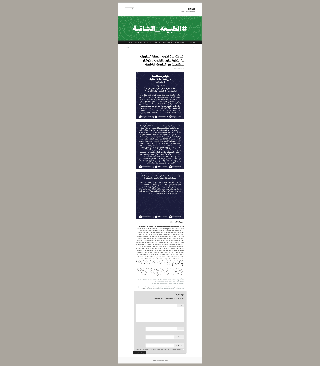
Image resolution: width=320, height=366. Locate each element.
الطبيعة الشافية (170, 288)
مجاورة (191, 8)
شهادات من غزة (138, 42)
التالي (127, 47)
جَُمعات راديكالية (148, 42)
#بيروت (155, 281)
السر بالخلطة (192, 42)
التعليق (180, 305)
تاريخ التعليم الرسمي (167, 42)
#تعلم (174, 281)
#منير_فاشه (171, 279)
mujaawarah (140, 287)
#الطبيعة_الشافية (152, 279)
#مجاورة (165, 279)
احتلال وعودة (178, 288)
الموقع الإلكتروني (179, 345)
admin (154, 287)
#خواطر (159, 279)
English (130, 42)
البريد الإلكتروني (179, 337)
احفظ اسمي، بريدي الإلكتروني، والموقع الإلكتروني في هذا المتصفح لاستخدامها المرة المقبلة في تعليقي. (159, 349)
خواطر (165, 288)
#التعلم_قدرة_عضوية (167, 281)
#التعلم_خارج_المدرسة (158, 283)
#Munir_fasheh (179, 279)
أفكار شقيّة (157, 42)
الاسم (180, 328)
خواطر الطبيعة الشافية (180, 42)
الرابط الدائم (149, 288)
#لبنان (159, 281)
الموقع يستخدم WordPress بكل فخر (160, 360)
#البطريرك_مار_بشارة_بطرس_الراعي (174, 283)
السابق (192, 47)
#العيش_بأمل (180, 281)
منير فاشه (157, 288)
